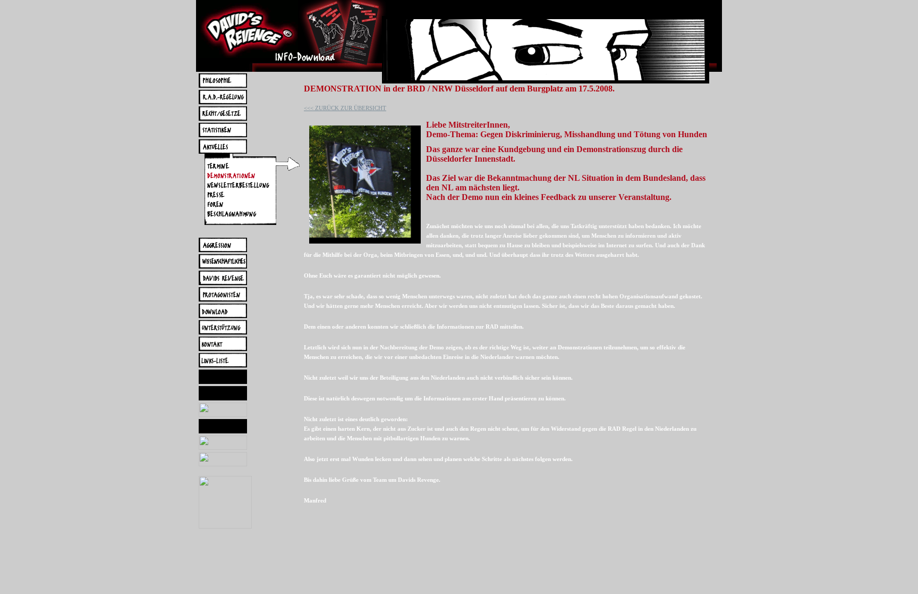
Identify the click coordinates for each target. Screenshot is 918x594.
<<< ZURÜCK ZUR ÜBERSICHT (345, 108)
